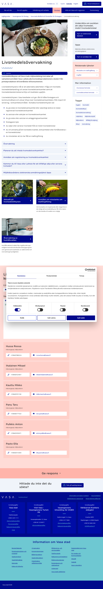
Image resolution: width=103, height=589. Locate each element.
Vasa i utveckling (76, 565)
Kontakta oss (51, 4)
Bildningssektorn (37, 554)
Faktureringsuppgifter (13, 527)
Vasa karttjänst (95, 496)
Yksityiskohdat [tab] (51, 276)
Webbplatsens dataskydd (75, 499)
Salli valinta (51, 318)
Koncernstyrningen (37, 551)
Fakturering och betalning (59, 557)
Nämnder (15, 563)
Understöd (55, 568)
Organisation (36, 548)
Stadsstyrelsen (16, 557)
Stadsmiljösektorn (37, 558)
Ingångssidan (6, 16)
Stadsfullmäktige (17, 560)
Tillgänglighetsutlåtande (93, 499)
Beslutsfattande (17, 548)
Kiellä (22, 318)
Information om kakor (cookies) (79, 496)
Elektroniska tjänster (58, 560)
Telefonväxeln (56, 553)
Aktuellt (73, 559)
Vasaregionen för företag (20, 16)
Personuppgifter (13, 524)
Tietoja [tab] (81, 276)
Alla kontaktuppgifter (13, 521)
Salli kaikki (81, 318)
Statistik (73, 562)
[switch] (40, 309)
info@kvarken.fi (90, 526)
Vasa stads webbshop (58, 572)
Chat (13, 530)
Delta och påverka (17, 566)
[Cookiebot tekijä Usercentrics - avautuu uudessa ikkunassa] (86, 270)
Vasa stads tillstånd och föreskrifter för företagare (46, 16)
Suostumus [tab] (21, 276)
